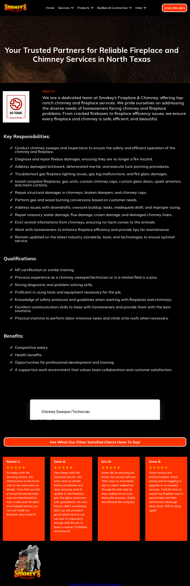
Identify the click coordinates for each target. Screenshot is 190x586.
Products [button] (83, 8)
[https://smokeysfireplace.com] (15, 7)
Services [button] (64, 8)
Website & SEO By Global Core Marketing (95, 584)
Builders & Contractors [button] (112, 8)
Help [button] (139, 8)
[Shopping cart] (152, 8)
